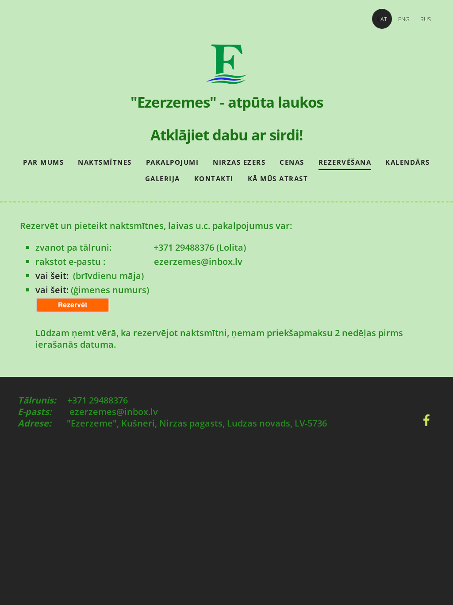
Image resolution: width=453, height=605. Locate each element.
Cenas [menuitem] (292, 162)
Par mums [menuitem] (43, 162)
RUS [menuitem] (425, 19)
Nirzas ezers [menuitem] (239, 162)
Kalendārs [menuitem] (407, 162)
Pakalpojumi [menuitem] (172, 162)
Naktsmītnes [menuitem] (105, 162)
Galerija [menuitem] (162, 178)
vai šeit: (53, 276)
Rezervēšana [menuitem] (345, 162)
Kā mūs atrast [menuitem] (278, 178)
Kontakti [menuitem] (214, 178)
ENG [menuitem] (403, 19)
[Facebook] (426, 420)
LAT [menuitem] (382, 19)
